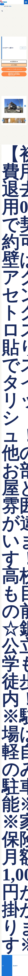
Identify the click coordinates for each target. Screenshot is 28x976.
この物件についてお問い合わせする (14, 69)
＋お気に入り (23, 47)
